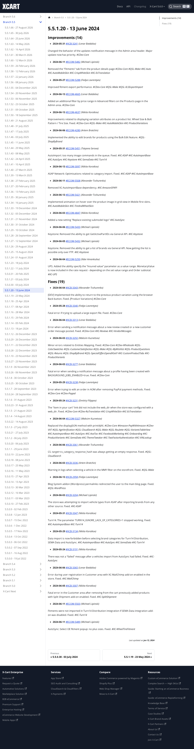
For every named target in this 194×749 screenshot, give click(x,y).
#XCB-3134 (72, 531)
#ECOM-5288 (73, 80)
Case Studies (154, 713)
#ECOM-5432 (73, 241)
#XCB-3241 (72, 43)
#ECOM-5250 (73, 259)
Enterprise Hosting (11, 709)
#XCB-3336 (72, 463)
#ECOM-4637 (73, 112)
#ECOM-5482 (73, 62)
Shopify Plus (105, 683)
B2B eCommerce (10, 699)
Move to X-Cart (106, 693)
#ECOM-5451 (73, 148)
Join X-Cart (153, 739)
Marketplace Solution (13, 693)
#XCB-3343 (72, 287)
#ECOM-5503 (73, 603)
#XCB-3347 (72, 513)
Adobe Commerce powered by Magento (119, 678)
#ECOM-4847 (73, 213)
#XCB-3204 (72, 495)
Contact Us (153, 734)
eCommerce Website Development (19, 714)
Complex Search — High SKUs (163, 683)
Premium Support (11, 704)
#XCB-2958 (72, 477)
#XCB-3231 (72, 400)
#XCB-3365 (72, 567)
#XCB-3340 (72, 305)
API (128, 6)
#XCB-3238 (72, 382)
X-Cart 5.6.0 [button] (156, 6)
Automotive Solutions (13, 688)
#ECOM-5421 (73, 194)
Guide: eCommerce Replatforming (165, 697)
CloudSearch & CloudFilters (65, 688)
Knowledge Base (156, 703)
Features (6, 678)
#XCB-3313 (72, 320)
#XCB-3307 (72, 585)
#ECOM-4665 (73, 94)
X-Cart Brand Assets (158, 718)
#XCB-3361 (72, 444)
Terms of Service (156, 708)
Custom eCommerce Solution (162, 678)
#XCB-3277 (72, 364)
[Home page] (49, 17)
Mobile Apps (8, 720)
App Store (56, 678)
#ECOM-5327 (73, 418)
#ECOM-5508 (73, 180)
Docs (120, 6)
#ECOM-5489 (73, 622)
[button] (22, 16)
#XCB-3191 (72, 549)
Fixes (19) (166, 23)
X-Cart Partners (155, 724)
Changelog (140, 6)
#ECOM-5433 (73, 227)
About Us (152, 729)
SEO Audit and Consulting (64, 683)
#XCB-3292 (72, 338)
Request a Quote (10, 683)
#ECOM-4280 (73, 130)
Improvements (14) (171, 18)
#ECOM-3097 (73, 166)
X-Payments (57, 693)
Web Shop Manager (109, 688)
